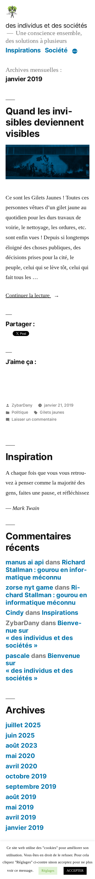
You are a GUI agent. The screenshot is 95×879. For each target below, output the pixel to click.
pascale (18, 655)
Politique (20, 412)
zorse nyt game (29, 587)
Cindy (15, 612)
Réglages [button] (48, 871)
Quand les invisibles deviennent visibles (45, 122)
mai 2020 (20, 756)
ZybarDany (22, 405)
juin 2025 (20, 735)
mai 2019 (20, 807)
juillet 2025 (23, 725)
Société (56, 50)
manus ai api (25, 562)
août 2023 (21, 745)
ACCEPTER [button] (75, 871)
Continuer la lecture (32, 295)
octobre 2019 (26, 776)
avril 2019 (21, 817)
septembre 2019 (31, 786)
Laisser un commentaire (34, 419)
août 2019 (21, 797)
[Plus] (75, 51)
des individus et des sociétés (46, 25)
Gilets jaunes (52, 412)
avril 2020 (21, 766)
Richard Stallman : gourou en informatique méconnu (46, 569)
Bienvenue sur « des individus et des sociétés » (44, 634)
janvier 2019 (25, 827)
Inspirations (23, 50)
